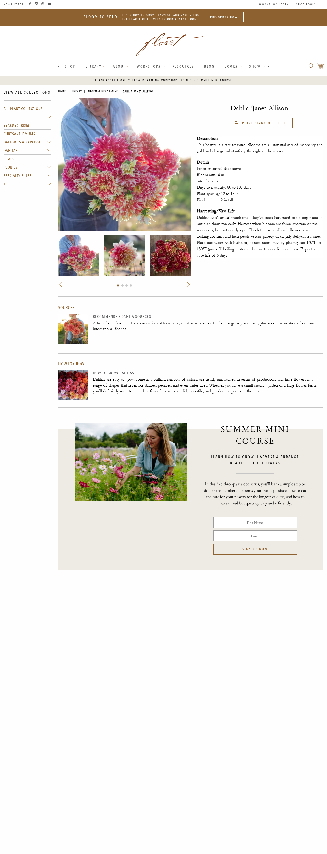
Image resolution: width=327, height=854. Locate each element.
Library (93, 66)
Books (231, 66)
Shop (70, 66)
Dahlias (10, 150)
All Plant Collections (23, 108)
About (119, 66)
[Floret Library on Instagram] (36, 4)
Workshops (149, 66)
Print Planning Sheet (263, 123)
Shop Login (306, 4)
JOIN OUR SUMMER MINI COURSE (206, 80)
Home (62, 91)
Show (255, 66)
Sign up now (255, 549)
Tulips (9, 184)
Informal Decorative (102, 91)
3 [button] (126, 285)
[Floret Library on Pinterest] (42, 4)
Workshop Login (274, 4)
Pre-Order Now (224, 17)
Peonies (10, 167)
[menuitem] (70, 66)
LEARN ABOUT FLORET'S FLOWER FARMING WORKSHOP (136, 80)
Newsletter (14, 4)
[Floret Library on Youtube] (49, 4)
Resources (183, 66)
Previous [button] (61, 284)
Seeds (9, 117)
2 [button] (122, 285)
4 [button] (131, 285)
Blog (209, 66)
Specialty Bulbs (18, 175)
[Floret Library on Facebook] (29, 4)
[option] (78, 255)
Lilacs (9, 159)
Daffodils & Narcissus (24, 142)
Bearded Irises (17, 125)
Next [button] (188, 284)
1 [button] (118, 285)
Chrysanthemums (19, 134)
